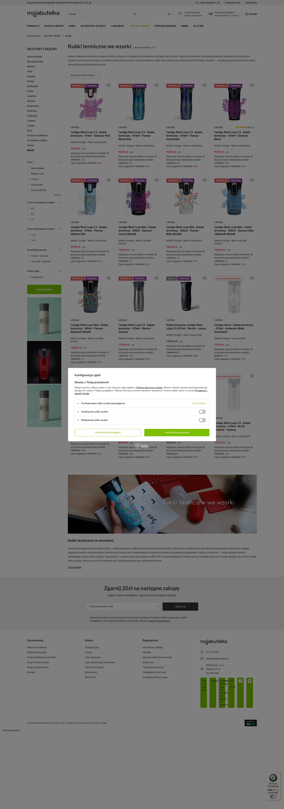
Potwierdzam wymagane (108, 432)
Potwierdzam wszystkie (177, 432)
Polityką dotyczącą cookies (149, 387)
